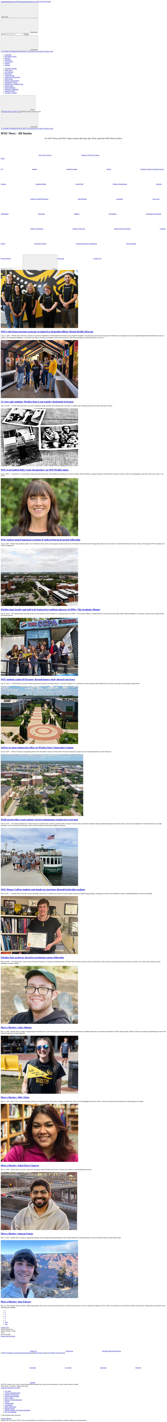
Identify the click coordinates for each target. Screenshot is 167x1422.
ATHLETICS (35, 51)
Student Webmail (10, 87)
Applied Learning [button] (71, 169)
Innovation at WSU (13, 1)
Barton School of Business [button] (122, 229)
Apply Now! (8, 70)
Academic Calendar (11, 68)
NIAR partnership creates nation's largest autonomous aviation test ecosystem (39, 819)
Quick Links (5, 17)
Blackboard (8, 74)
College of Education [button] (36, 229)
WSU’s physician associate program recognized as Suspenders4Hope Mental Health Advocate (47, 331)
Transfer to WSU (10, 91)
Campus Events (9, 75)
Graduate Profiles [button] (40, 184)
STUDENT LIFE (25, 51)
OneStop (48, 1)
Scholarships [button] (112, 214)
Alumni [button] (108, 169)
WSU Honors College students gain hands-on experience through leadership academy (43, 889)
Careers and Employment (12, 77)
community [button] (119, 199)
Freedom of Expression (12, 1394)
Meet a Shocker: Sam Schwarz (16, 1301)
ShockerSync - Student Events (14, 84)
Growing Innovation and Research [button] (86, 243)
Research (22, 1)
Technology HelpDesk (11, 89)
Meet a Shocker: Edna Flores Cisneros (20, 1165)
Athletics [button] (76, 214)
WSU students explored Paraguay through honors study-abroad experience (38, 679)
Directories (28, 1)
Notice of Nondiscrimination (13, 1400)
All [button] (2, 169)
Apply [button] (13, 1336)
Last (6, 1324)
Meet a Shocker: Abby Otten (15, 1097)
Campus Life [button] (97, 258)
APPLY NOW (48, 51)
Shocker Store (9, 86)
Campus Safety (9, 1403)
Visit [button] (10, 1336)
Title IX (7, 1401)
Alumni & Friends (6, 1388)
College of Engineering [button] (120, 184)
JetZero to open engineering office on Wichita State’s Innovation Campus (37, 747)
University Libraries (11, 93)
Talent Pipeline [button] (82, 199)
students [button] (34, 169)
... (5, 1320)
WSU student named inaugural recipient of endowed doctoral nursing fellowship (40, 539)
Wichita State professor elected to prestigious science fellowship (32, 957)
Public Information (10, 1407)
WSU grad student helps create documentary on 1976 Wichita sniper (35, 470)
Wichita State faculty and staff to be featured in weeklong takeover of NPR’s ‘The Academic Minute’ (51, 609)
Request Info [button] (5, 1336)
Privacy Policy (9, 1398)
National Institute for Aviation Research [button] (52, 258)
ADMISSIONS (15, 51)
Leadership (4, 1)
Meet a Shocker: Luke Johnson (16, 1027)
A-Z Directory (9, 72)
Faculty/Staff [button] (79, 184)
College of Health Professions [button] (39, 199)
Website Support (10, 1408)
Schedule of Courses (11, 82)
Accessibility (8, 1405)
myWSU (43, 1)
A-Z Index (8, 1391)
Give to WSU (36, 1)
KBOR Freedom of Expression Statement (17, 1410)
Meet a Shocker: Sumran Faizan (17, 1233)
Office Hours (9, 79)
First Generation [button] (131, 243)
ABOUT (41, 51)
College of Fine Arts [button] (78, 229)
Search (3, 34)
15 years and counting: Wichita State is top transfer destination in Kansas (37, 401)
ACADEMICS (5, 51)
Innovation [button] (41, 214)
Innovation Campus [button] (40, 243)
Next (6, 1322)
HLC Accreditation (10, 1412)
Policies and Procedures (12, 80)
